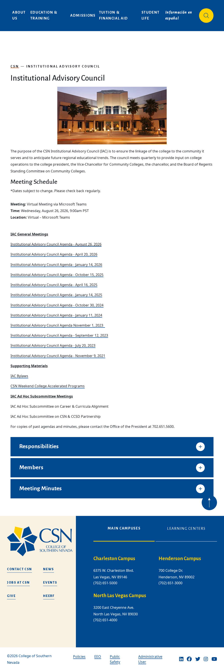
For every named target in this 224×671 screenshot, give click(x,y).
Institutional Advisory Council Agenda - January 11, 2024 (56, 315)
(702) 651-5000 (105, 583)
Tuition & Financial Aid (113, 15)
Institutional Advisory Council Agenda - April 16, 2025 (53, 284)
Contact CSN (19, 569)
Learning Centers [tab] (186, 529)
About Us (19, 15)
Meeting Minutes (40, 488)
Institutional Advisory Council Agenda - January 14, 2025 (56, 294)
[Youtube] (214, 659)
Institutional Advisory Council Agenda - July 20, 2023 (52, 345)
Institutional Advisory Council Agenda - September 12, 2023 (59, 335)
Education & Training (44, 15)
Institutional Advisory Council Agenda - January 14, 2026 (56, 264)
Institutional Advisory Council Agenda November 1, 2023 (57, 325)
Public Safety (115, 659)
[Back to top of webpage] (209, 502)
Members (31, 467)
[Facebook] (189, 659)
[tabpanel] (155, 593)
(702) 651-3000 (170, 583)
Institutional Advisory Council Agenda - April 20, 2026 (53, 254)
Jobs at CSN (18, 582)
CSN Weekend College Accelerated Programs (47, 386)
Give (11, 596)
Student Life (151, 15)
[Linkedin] (181, 659)
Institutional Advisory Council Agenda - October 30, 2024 (56, 305)
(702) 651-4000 (105, 620)
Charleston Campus (114, 558)
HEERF (48, 596)
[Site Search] (206, 15)
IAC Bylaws (19, 376)
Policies (79, 656)
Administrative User (150, 659)
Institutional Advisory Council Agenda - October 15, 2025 (56, 274)
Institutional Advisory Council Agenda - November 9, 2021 (57, 355)
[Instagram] (206, 659)
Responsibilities (39, 446)
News (48, 569)
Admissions (83, 16)
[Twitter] (197, 659)
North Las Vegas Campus (119, 595)
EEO (97, 656)
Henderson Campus (180, 558)
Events (50, 582)
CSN (14, 66)
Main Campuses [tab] (124, 528)
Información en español (179, 15)
